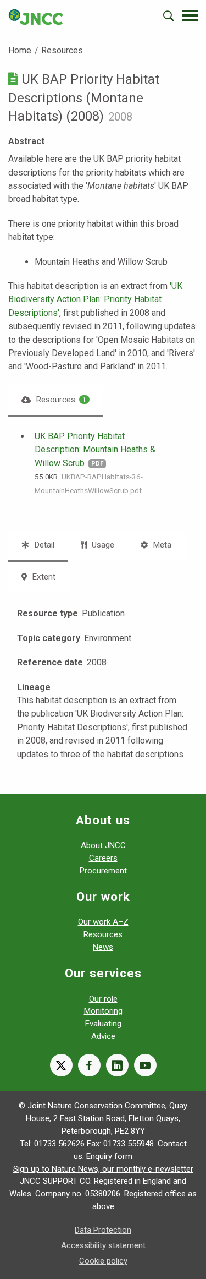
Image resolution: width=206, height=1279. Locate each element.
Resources (62, 50)
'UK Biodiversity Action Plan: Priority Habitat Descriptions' (95, 299)
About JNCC (103, 845)
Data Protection (103, 1230)
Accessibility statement (103, 1245)
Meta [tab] (161, 545)
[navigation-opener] (190, 15)
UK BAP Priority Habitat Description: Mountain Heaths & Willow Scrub (95, 449)
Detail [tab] (43, 545)
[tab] (55, 400)
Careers (103, 858)
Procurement (103, 871)
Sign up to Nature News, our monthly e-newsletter (103, 1169)
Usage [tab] (102, 545)
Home (19, 50)
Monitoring (103, 1011)
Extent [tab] (42, 577)
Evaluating (103, 1024)
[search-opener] (168, 16)
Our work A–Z (103, 922)
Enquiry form (109, 1156)
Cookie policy (103, 1261)
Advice (103, 1036)
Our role (103, 999)
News (103, 947)
